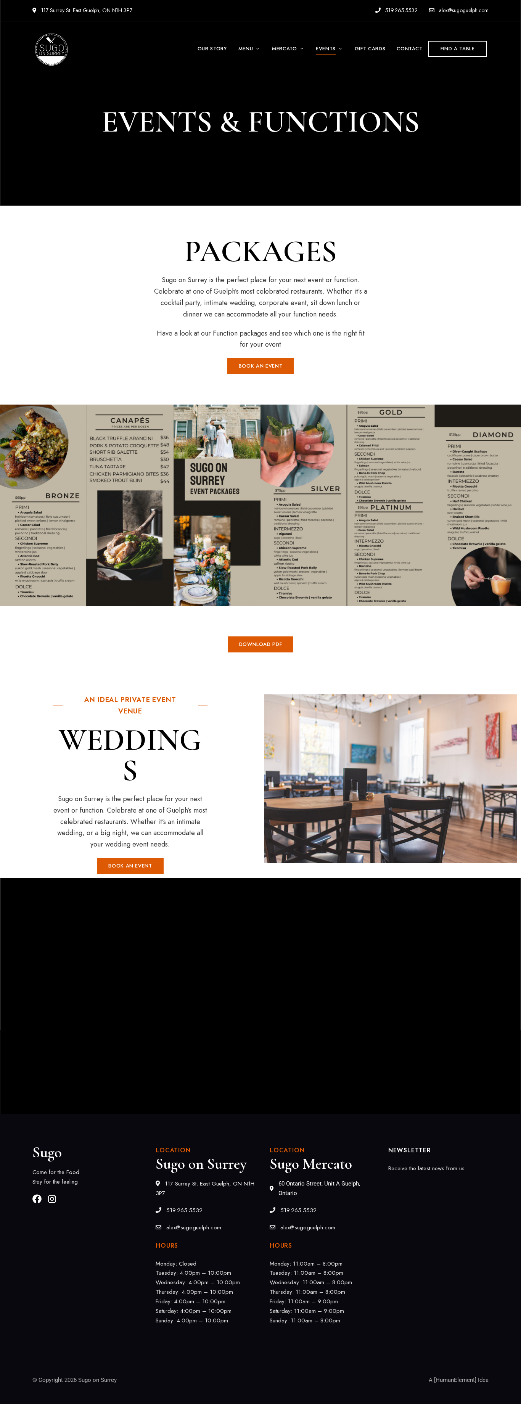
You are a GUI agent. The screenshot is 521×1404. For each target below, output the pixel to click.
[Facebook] (37, 1198)
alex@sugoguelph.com (463, 10)
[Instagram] (51, 1198)
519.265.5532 (401, 10)
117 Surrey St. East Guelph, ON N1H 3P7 (86, 10)
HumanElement (455, 1380)
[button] (457, 49)
